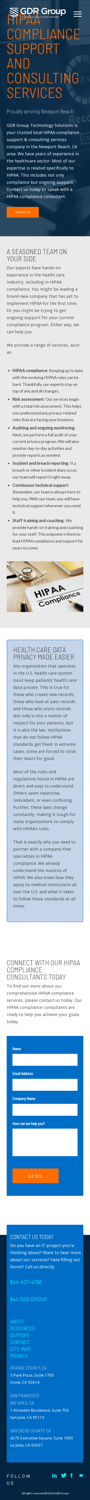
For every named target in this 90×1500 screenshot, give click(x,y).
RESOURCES (22, 1328)
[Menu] (75, 14)
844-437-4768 (26, 1281)
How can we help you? (28, 1123)
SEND (35, 1176)
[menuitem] (76, 30)
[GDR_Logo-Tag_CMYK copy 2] (37, 13)
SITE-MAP (20, 1349)
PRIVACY (19, 1356)
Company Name (23, 1098)
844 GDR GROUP (28, 1299)
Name (18, 1048)
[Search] (76, 30)
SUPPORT (20, 1335)
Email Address (24, 1073)
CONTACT (20, 1342)
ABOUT (17, 1321)
